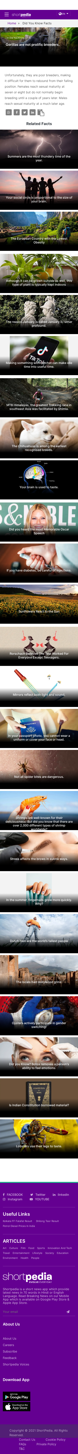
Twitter (40, 1194)
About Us (9, 1338)
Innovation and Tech (60, 1248)
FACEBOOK (14, 1194)
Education (63, 1252)
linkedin (63, 1194)
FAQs (22, 1444)
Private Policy (46, 1444)
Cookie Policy (56, 1439)
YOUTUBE (41, 1199)
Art (4, 1248)
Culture (13, 1248)
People (35, 1257)
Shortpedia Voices (16, 1364)
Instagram (14, 1199)
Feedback (10, 1358)
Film (23, 1248)
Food (31, 1248)
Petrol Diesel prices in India (19, 1225)
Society (49, 1252)
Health (24, 1257)
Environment (10, 1257)
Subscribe (10, 1351)
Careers (8, 1345)
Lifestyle (37, 1252)
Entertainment (21, 1252)
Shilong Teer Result (47, 1221)
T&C (22, 1449)
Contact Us (27, 1439)
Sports (41, 1248)
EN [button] (63, 13)
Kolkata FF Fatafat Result (17, 1221)
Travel (6, 1252)
